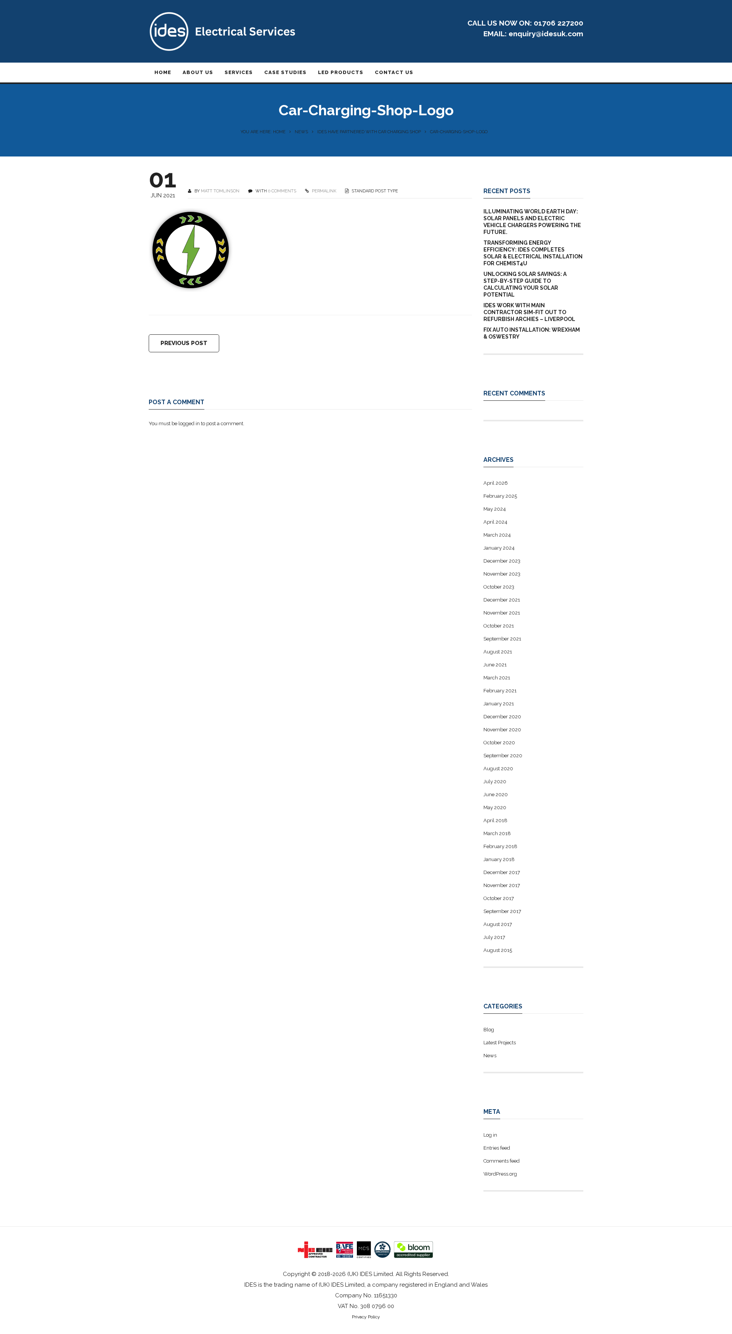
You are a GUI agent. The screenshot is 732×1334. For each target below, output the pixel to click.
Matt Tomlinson (220, 191)
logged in (189, 423)
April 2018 (495, 820)
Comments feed (501, 1161)
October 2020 (499, 742)
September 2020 (502, 755)
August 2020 (498, 768)
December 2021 (501, 600)
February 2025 (500, 496)
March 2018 (497, 833)
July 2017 (494, 937)
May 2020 (494, 807)
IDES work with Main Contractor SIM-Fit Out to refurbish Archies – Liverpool (529, 312)
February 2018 (500, 846)
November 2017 (501, 885)
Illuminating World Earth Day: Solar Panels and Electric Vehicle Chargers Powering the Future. (532, 221)
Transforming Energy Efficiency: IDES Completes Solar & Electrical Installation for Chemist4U (533, 253)
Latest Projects (499, 1042)
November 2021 (501, 613)
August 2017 (497, 924)
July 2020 (494, 781)
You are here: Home (263, 131)
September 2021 (502, 639)
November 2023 (501, 574)
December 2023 (501, 561)
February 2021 (500, 691)
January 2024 (499, 548)
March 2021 (496, 678)
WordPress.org (500, 1174)
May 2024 (494, 509)
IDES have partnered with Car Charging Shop (369, 131)
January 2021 (498, 704)
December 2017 (501, 872)
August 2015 (497, 950)
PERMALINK (323, 191)
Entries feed (496, 1148)
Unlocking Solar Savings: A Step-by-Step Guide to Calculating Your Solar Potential (525, 284)
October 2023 (498, 587)
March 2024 (497, 535)
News (301, 131)
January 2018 (499, 859)
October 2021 (498, 626)
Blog (488, 1029)
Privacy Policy (366, 1316)
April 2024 (495, 522)
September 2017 (502, 911)
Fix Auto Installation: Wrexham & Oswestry (531, 333)
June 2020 (495, 794)
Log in (490, 1135)
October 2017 (498, 898)
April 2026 (495, 483)
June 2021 (495, 665)
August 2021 (497, 652)
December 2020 (502, 716)
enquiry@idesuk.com (546, 33)
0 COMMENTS (282, 191)
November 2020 (502, 729)
